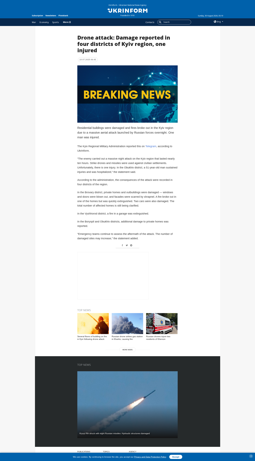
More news (127, 350)
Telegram (150, 146)
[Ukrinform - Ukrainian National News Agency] (127, 10)
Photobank (63, 15)
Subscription (37, 15)
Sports (55, 22)
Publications (83, 452)
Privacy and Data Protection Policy (150, 457)
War (34, 22)
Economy (44, 22)
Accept (175, 457)
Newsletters (50, 15)
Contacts (150, 22)
